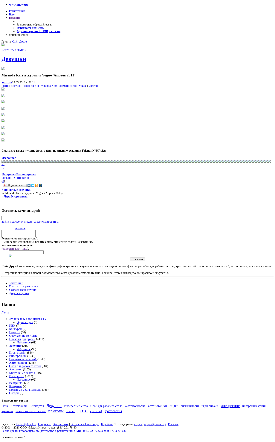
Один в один (25, 322)
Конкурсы (15, 329)
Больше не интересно (15, 177)
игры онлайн (209, 406)
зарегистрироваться (46, 221)
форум (138, 424)
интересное (230, 405)
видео (174, 406)
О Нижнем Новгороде (85, 424)
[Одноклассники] (37, 185)
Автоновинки (18, 362)
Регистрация (17, 11)
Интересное (16, 376)
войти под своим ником (16, 221)
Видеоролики (18, 355)
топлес (70, 411)
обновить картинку (14, 248)
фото (5, 85)
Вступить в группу (14, 49)
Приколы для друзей (22, 339)
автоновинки (157, 406)
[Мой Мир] (41, 185)
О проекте (44, 424)
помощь (20, 228)
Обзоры (14, 393)
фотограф (96, 411)
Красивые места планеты (25, 389)
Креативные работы (22, 372)
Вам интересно (26, 174)
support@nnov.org (155, 424)
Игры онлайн (17, 352)
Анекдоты (15, 369)
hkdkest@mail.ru (26, 424)
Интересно (9, 174)
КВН (12, 325)
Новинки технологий (23, 359)
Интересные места (76, 406)
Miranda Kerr (49, 85)
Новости (14, 332)
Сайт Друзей (20, 41)
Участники (16, 283)
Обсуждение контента (23, 335)
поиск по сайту (18, 34)
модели (93, 85)
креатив (7, 411)
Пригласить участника (23, 286)
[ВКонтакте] (29, 185)
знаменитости (68, 85)
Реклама (173, 424)
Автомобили (18, 406)
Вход (12, 14)
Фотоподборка (135, 406)
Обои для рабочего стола (25, 366)
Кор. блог (107, 424)
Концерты (15, 386)
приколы (56, 410)
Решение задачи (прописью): (19, 238)
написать (38, 27)
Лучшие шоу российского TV (28, 318)
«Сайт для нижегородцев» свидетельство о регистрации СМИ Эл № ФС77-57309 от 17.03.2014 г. (63, 430)
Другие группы (19, 293)
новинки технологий (31, 411)
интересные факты (254, 406)
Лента (5, 312)
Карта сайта (60, 424)
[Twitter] (33, 185)
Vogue (82, 85)
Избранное (23, 342)
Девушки (13, 58)
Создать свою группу (22, 289)
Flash (4, 406)
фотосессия (31, 85)
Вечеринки (16, 382)
